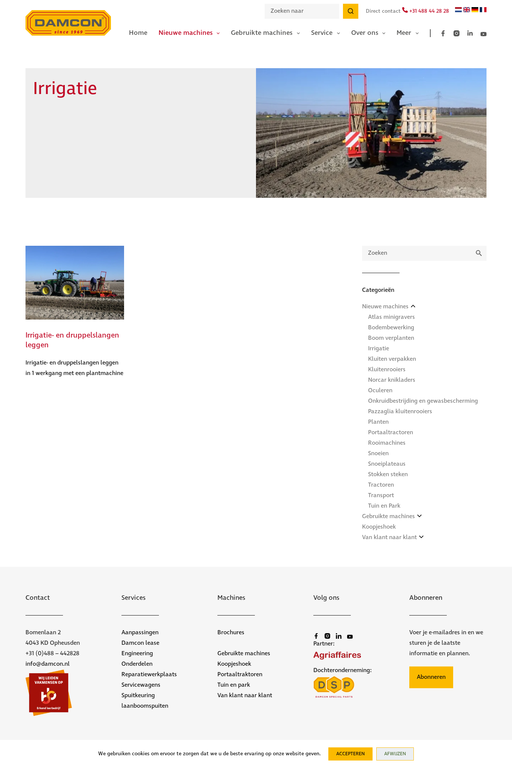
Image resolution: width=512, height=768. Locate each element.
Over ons (364, 32)
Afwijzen (395, 754)
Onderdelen (137, 664)
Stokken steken (388, 474)
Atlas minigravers (391, 317)
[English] (466, 10)
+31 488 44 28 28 (428, 11)
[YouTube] (484, 34)
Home (138, 32)
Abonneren (431, 677)
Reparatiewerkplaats (149, 674)
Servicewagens (140, 685)
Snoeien (378, 453)
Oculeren (380, 390)
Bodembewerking (391, 328)
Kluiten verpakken (392, 359)
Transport (381, 495)
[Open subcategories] (413, 306)
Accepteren (350, 754)
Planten (378, 422)
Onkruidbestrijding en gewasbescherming (423, 401)
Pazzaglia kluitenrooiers (400, 411)
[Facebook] (443, 33)
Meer (404, 32)
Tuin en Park (384, 506)
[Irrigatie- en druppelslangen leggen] (74, 283)
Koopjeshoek (379, 527)
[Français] (483, 10)
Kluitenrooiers (387, 370)
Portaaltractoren (390, 432)
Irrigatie (378, 349)
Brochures (230, 633)
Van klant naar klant (389, 537)
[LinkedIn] (470, 33)
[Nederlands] (458, 10)
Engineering (137, 653)
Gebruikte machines (261, 32)
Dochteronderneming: (342, 670)
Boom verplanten (391, 338)
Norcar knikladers (391, 380)
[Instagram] (457, 33)
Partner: (324, 644)
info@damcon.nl (47, 664)
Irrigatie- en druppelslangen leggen (72, 340)
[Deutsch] (475, 10)
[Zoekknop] (350, 11)
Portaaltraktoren (239, 674)
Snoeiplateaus (387, 464)
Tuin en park (233, 685)
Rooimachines (387, 443)
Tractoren (381, 485)
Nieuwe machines (186, 32)
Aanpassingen (140, 633)
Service (321, 32)
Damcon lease (140, 643)
